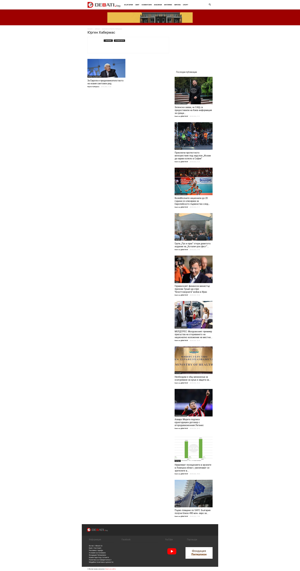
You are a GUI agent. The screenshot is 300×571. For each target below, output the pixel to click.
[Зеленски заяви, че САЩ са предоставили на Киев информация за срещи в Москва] (194, 90)
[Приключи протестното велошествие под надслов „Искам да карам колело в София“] (194, 136)
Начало (90, 29)
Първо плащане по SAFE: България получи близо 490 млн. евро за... (192, 512)
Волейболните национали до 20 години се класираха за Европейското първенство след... (192, 201)
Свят (137, 5)
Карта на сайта (110, 569)
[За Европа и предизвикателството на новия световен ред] (106, 68)
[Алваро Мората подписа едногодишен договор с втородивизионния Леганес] (194, 402)
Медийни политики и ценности (101, 562)
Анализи (158, 5)
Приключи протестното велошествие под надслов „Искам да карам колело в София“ (193, 155)
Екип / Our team (95, 548)
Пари (176, 282)
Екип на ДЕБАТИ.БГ (181, 116)
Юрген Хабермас (93, 86)
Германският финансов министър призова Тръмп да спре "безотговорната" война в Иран (192, 289)
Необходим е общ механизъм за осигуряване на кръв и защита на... (193, 378)
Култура (177, 239)
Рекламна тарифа (96, 550)
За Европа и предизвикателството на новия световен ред (105, 82)
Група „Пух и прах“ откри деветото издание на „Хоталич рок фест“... (193, 245)
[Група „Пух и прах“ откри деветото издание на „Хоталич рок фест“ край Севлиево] (194, 227)
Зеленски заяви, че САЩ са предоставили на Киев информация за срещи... (193, 110)
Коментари (147, 5)
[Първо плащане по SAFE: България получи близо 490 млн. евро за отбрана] (194, 493)
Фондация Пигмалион (97, 555)
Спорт (185, 5)
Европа (177, 5)
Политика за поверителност (100, 560)
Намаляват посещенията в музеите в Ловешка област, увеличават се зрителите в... (193, 467)
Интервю (168, 5)
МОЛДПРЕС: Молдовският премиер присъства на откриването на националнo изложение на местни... (193, 334)
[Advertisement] (194, 46)
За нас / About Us (95, 546)
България (128, 5)
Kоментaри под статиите (99, 557)
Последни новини (181, 103)
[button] (210, 5)
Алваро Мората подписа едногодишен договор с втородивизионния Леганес (189, 422)
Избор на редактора (94, 76)
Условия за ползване (97, 553)
